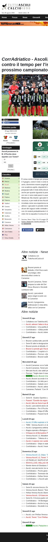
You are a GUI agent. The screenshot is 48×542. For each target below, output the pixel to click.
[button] (10, 166)
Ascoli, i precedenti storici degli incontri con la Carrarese (37, 296)
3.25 (43, 156)
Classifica (6, 175)
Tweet (41, 230)
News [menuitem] (25, 17)
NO (5, 162)
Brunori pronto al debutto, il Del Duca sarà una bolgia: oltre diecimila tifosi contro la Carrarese (34, 273)
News (29, 219)
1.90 (39, 156)
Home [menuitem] (4, 17)
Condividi (28, 230)
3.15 (44, 162)
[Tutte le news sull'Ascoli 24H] (16, 7)
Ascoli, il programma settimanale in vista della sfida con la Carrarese (37, 305)
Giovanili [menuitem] (36, 17)
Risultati (10, 170)
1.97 (39, 162)
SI (4, 159)
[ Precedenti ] (10, 143)
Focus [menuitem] (14, 17)
